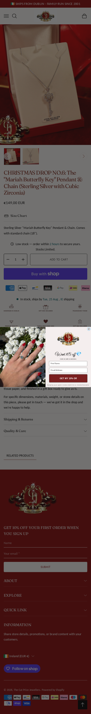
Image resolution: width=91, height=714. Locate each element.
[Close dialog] (88, 329)
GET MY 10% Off (68, 378)
